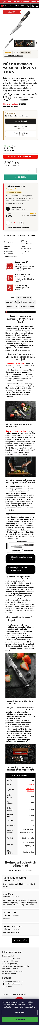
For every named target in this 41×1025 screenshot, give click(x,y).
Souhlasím (20, 1019)
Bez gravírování (21, 121)
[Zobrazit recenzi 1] (11, 223)
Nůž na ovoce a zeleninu (15, 431)
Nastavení (20, 1012)
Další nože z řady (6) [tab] (27, 302)
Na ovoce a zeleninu (30, 790)
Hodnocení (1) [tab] (12, 306)
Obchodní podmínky (10, 964)
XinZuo (14, 150)
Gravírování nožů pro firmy (12, 971)
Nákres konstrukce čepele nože (21, 558)
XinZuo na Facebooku (13, 984)
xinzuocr (8, 986)
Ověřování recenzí (9, 974)
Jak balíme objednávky (11, 958)
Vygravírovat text (20, 127)
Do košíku (22, 177)
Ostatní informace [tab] (27, 306)
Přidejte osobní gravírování (16, 114)
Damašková (25, 251)
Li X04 (22, 254)
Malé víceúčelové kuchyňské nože (26, 242)
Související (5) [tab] (11, 302)
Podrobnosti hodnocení (13, 56)
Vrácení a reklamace (10, 961)
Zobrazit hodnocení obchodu (17, 227)
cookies (29, 1002)
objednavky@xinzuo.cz (14, 981)
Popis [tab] (12, 298)
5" (21, 256)
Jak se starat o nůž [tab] (24, 298)
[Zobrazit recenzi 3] (18, 223)
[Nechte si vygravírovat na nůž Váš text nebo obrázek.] (20, 96)
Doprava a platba (8, 956)
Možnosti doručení (11, 106)
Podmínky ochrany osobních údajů (15, 966)
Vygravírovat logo (21, 134)
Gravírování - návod (10, 969)
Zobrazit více (20, 940)
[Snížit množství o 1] (23, 170)
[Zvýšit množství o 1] (34, 170)
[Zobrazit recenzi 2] (14, 223)
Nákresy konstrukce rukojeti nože (18, 569)
